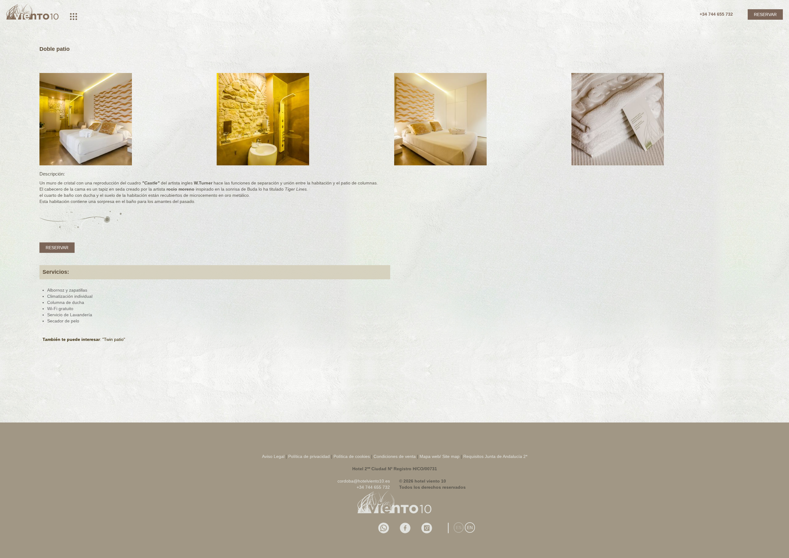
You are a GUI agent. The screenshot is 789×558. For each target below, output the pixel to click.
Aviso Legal (273, 456)
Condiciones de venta (395, 456)
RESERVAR (765, 14)
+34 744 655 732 (716, 14)
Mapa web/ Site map (439, 456)
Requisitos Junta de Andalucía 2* (495, 456)
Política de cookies (352, 456)
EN (470, 527)
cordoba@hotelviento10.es (363, 481)
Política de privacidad (309, 456)
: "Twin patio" (84, 339)
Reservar (57, 247)
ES (458, 527)
